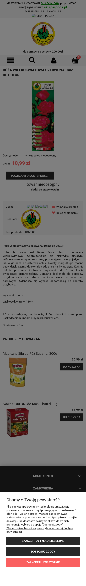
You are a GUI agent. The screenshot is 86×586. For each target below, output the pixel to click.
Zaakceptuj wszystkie (43, 562)
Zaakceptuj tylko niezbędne (43, 540)
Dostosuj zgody (43, 551)
